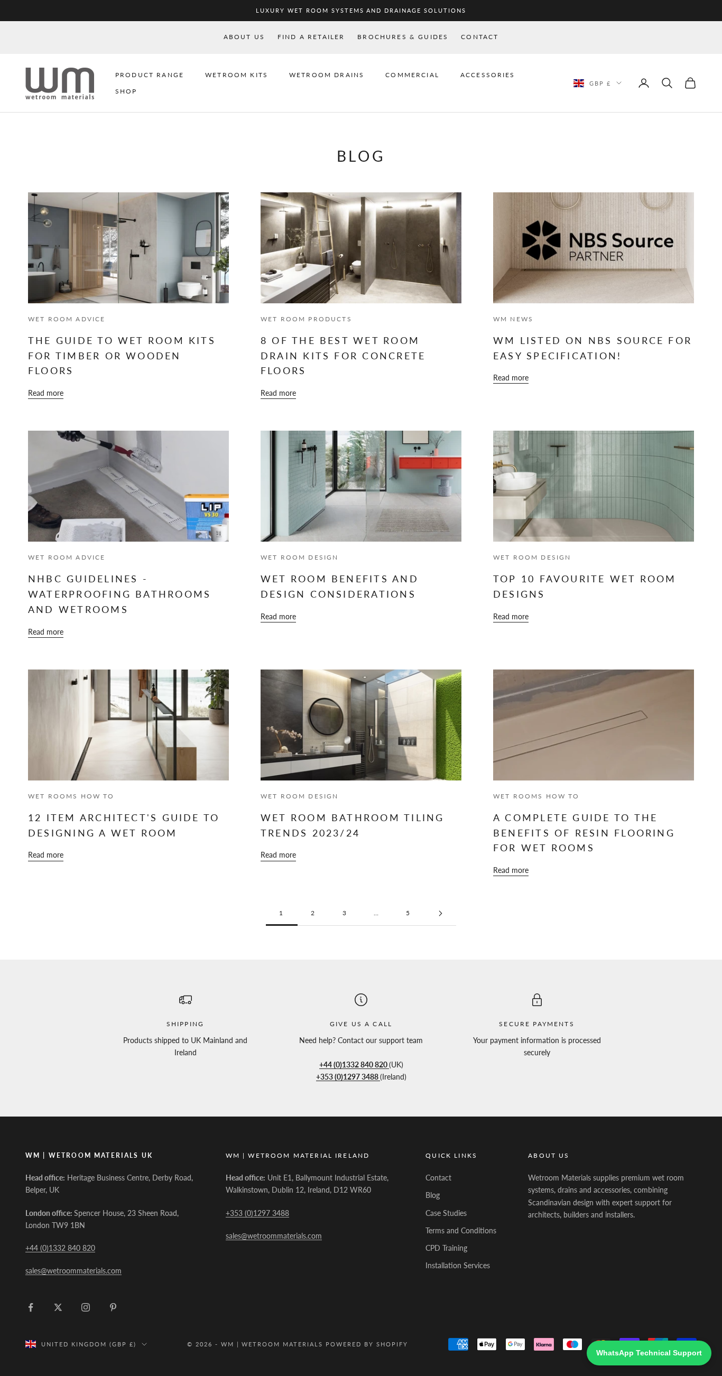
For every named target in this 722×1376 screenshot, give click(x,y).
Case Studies (446, 1212)
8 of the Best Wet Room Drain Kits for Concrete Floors (343, 355)
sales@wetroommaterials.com (73, 1270)
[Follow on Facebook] (30, 1307)
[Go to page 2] (440, 913)
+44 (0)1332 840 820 (60, 1247)
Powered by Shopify (367, 1344)
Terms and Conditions (460, 1230)
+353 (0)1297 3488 (257, 1212)
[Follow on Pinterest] (113, 1307)
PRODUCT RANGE (149, 75)
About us (244, 37)
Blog (432, 1195)
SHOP (126, 91)
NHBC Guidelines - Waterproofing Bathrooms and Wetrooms (119, 594)
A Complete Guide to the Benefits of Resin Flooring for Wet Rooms (584, 832)
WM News (513, 319)
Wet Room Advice (66, 319)
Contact (479, 37)
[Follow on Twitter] (58, 1307)
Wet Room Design (299, 557)
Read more (45, 392)
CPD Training (446, 1247)
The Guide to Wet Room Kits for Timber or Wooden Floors (122, 355)
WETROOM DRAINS (326, 75)
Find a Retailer (311, 37)
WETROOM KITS (236, 75)
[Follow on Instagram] (85, 1307)
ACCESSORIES (487, 75)
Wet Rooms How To (71, 796)
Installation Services (457, 1265)
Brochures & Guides (402, 37)
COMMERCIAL (412, 75)
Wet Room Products (306, 319)
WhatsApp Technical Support (649, 1353)
